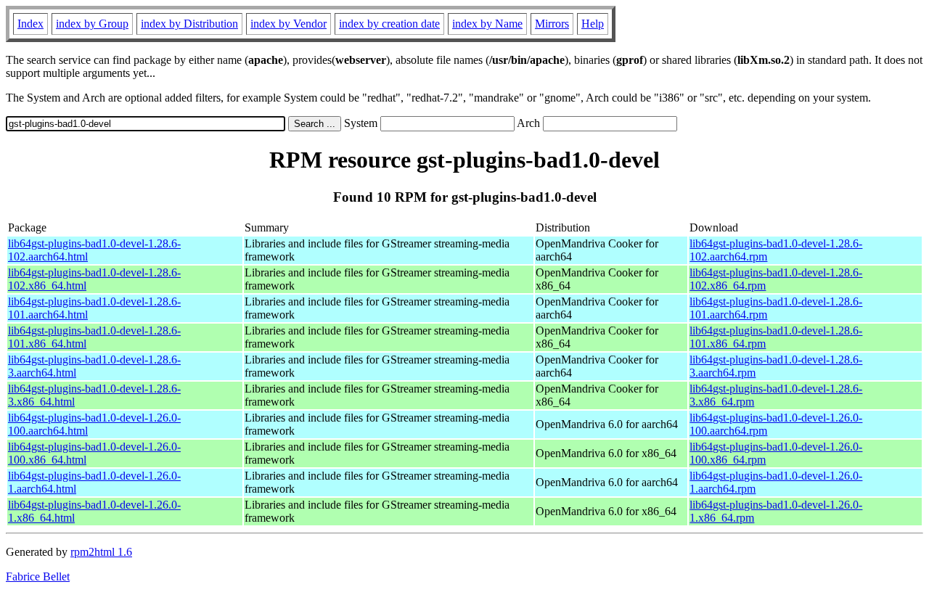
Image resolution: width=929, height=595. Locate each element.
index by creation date (389, 23)
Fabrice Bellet (38, 576)
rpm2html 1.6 (101, 552)
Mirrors (552, 23)
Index (30, 23)
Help (592, 23)
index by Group (92, 23)
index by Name (487, 23)
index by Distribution (189, 23)
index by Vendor (288, 23)
